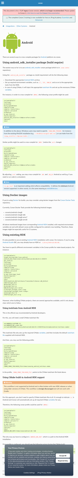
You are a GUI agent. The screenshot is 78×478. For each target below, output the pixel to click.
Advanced (38, 20)
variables (8, 90)
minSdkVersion (52, 188)
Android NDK (29, 80)
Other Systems (22, 26)
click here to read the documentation (43, 13)
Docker (15, 200)
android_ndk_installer (32, 67)
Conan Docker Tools (67, 200)
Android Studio (8, 242)
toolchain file (47, 87)
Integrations (10, 26)
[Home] (3, 26)
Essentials (65, 17)
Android (44, 57)
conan (40, 3)
